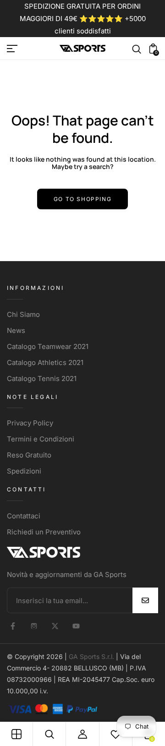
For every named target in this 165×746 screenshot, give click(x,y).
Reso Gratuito (29, 455)
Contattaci (23, 516)
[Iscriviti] (145, 600)
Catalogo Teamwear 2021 (47, 346)
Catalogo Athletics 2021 (45, 362)
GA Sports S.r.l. (91, 656)
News (16, 330)
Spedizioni (24, 471)
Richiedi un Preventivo (44, 532)
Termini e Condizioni (40, 439)
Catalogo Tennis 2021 (42, 378)
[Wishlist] (115, 734)
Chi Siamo (23, 314)
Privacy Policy (30, 423)
